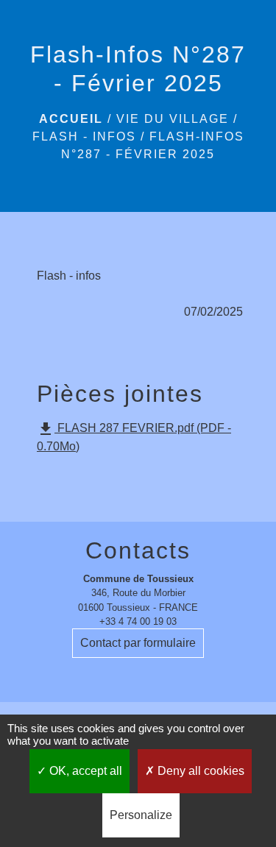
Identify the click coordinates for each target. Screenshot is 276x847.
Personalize (141, 815)
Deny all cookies (199, 771)
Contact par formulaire (138, 643)
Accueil (71, 119)
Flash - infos (84, 136)
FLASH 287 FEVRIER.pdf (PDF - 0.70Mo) (134, 436)
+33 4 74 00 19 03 (138, 621)
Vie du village (172, 119)
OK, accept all (84, 771)
